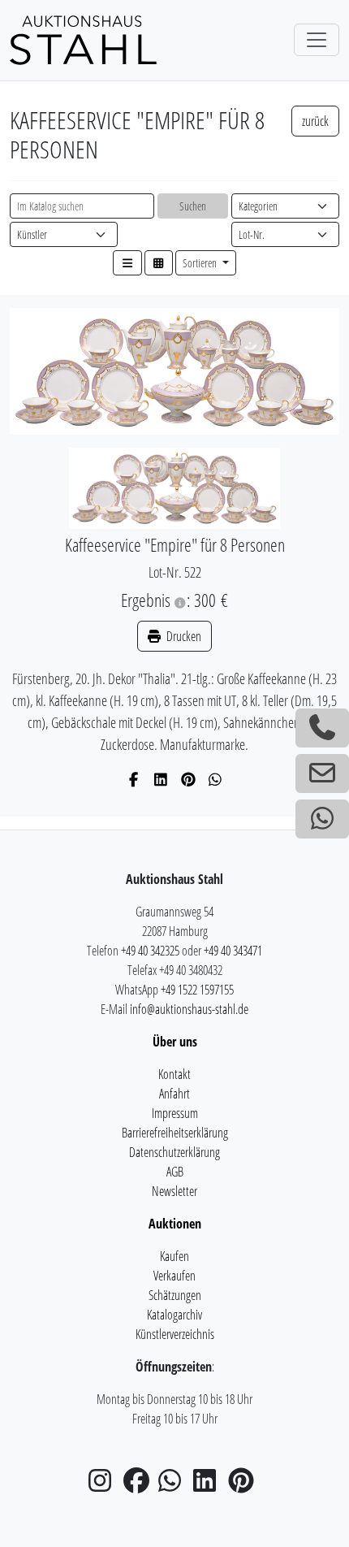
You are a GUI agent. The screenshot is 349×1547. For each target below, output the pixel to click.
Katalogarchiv (174, 1315)
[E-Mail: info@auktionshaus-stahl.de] (322, 773)
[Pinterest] (188, 779)
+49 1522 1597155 (197, 990)
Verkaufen (174, 1276)
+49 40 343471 (233, 951)
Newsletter (174, 1191)
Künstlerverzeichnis (175, 1334)
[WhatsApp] (215, 779)
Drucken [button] (182, 636)
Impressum (175, 1113)
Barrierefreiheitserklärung (175, 1133)
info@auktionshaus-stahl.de (189, 1009)
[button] (127, 262)
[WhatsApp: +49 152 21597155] (322, 819)
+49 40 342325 (150, 951)
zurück (315, 121)
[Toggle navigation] (316, 40)
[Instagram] (104, 1485)
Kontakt (174, 1074)
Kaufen (174, 1256)
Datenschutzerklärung (174, 1152)
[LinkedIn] (161, 779)
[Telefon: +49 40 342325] (322, 728)
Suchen (192, 206)
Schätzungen (175, 1295)
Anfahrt (174, 1094)
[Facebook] (134, 779)
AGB (174, 1172)
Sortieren (201, 263)
